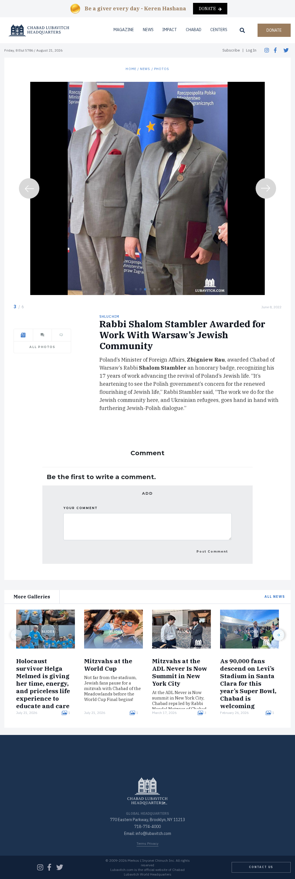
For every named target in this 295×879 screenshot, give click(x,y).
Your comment (80, 508)
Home (131, 69)
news (145, 69)
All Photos (42, 347)
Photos (161, 69)
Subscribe (231, 50)
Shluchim (109, 316)
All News (274, 596)
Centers (218, 29)
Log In (251, 50)
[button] (136, 289)
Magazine (124, 29)
